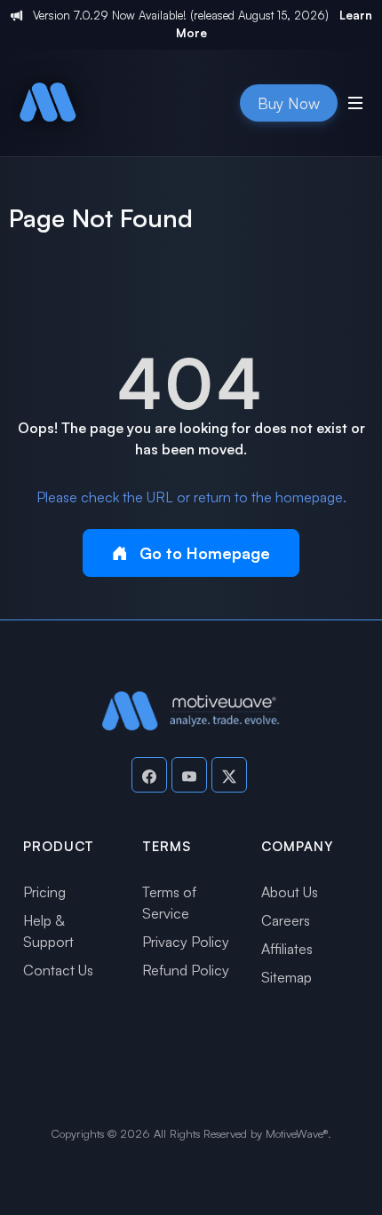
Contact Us (58, 970)
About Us (289, 892)
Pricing (44, 892)
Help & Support (48, 931)
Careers (285, 920)
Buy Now (289, 103)
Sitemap (286, 977)
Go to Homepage (202, 553)
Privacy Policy (185, 942)
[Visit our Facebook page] (149, 775)
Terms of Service (169, 902)
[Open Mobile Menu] (355, 103)
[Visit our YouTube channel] (189, 775)
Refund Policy (185, 970)
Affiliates (287, 949)
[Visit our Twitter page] (229, 775)
